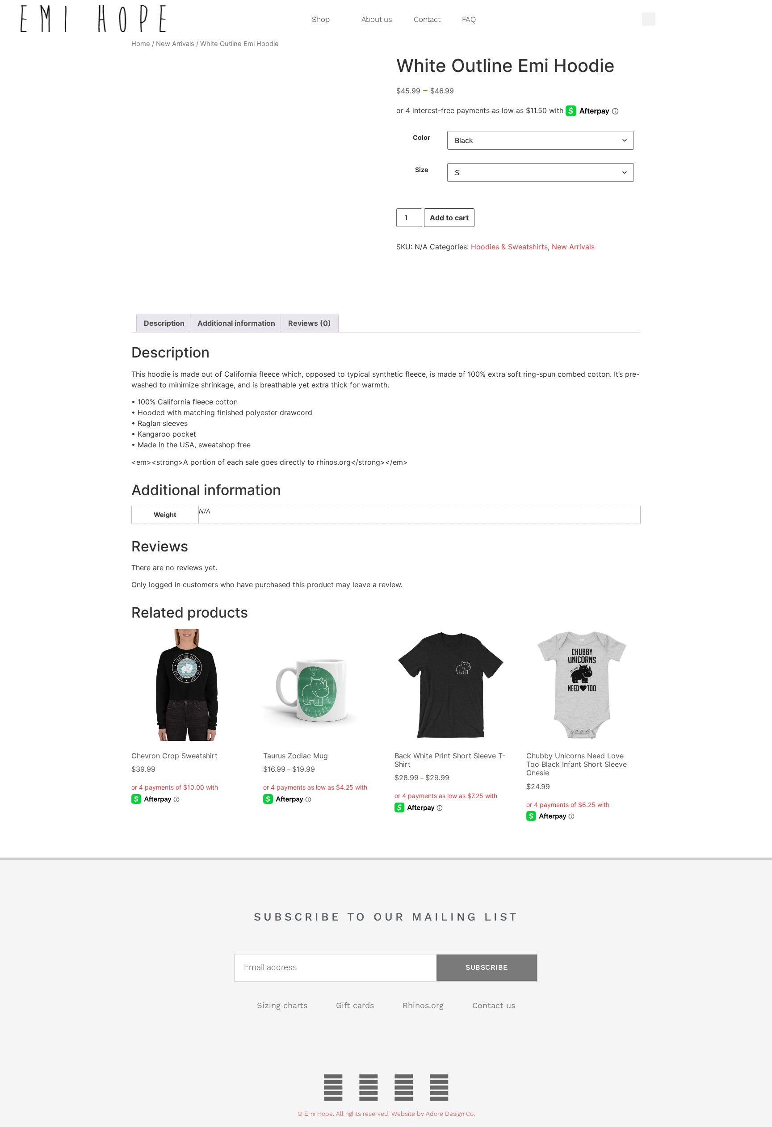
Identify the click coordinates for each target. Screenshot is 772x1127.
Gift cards (355, 1005)
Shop (321, 19)
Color (421, 138)
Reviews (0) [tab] (309, 323)
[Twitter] (368, 1088)
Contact (427, 19)
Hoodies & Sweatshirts (509, 246)
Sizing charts (282, 1005)
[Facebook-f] (333, 1088)
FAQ (469, 19)
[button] (648, 19)
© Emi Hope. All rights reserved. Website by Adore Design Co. (386, 1113)
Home (140, 44)
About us (376, 19)
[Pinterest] (404, 1088)
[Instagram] (439, 1088)
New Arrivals (175, 44)
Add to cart (449, 217)
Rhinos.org (423, 1005)
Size (421, 170)
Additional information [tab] (236, 323)
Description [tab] (164, 323)
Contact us (493, 1005)
